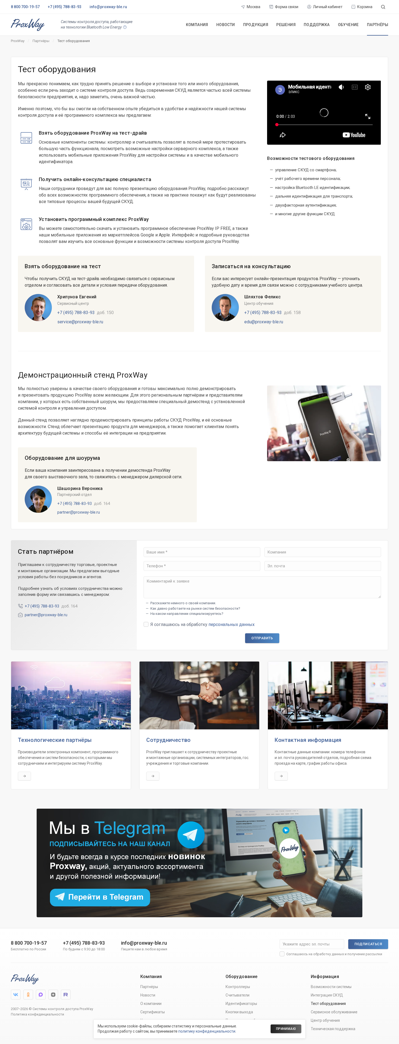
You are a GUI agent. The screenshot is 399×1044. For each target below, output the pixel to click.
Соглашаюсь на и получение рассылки (334, 954)
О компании (151, 1003)
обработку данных (328, 954)
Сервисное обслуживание (334, 1012)
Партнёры (377, 25)
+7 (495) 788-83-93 (64, 7)
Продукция (255, 25)
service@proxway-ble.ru (80, 321)
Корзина (364, 7)
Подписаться (368, 944)
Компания (197, 25)
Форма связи (286, 7)
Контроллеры (238, 987)
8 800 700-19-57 (25, 7)
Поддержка (317, 25)
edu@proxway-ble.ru (263, 321)
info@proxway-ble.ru (108, 7)
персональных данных (231, 624)
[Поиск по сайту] (383, 6)
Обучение (348, 25)
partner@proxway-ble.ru (78, 512)
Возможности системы (331, 987)
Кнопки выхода (239, 1012)
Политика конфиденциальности (37, 1014)
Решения (286, 25)
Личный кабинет (328, 7)
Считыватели (237, 995)
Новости (225, 25)
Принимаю (286, 1029)
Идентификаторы (241, 1003)
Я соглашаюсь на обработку (202, 624)
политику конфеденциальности (206, 1031)
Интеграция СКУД (327, 995)
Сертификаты (152, 1012)
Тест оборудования (328, 1003)
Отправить (262, 638)
